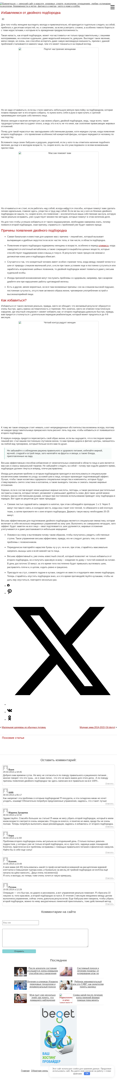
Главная (25, 1070)
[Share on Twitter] (61, 704)
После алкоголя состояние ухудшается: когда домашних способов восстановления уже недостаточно (42, 972)
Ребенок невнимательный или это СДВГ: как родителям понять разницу (88, 984)
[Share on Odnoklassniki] (9, 719)
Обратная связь (39, 1070)
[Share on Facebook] (8, 585)
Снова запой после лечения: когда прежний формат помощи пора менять (88, 997)
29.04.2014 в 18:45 (12, 772)
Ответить (109, 784)
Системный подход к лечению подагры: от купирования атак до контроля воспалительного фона (88, 973)
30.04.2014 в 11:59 (12, 838)
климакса (103, 245)
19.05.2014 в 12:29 (12, 889)
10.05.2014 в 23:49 (12, 864)
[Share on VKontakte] (9, 712)
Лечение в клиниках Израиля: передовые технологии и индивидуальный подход (42, 984)
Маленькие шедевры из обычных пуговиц (24, 727)
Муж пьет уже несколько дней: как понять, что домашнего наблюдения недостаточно (43, 999)
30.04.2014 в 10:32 (12, 815)
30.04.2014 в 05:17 (12, 795)
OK (87, 1073)
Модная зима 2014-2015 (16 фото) (97, 727)
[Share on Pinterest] (9, 593)
